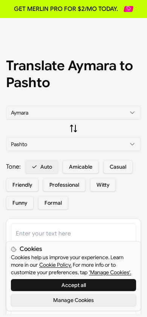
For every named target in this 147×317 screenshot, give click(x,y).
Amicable (80, 166)
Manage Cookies (73, 300)
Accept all (73, 285)
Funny (19, 202)
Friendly (22, 184)
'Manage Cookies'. (110, 272)
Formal (53, 202)
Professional (64, 184)
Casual (118, 166)
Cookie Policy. (55, 264)
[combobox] (73, 112)
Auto (46, 166)
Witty (102, 184)
